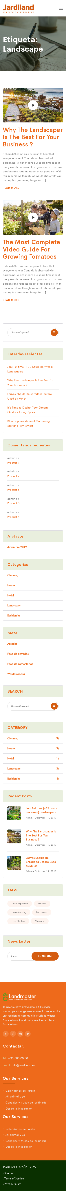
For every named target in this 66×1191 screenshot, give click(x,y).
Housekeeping (19, 912)
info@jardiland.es (23, 1065)
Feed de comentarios (20, 664)
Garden (42, 903)
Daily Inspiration (20, 903)
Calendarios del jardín (20, 1090)
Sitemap (9, 1173)
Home (11, 585)
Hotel (10, 595)
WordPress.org (16, 674)
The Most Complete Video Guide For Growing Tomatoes (31, 249)
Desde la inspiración (19, 1108)
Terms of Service (14, 1178)
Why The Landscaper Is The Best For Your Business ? (33, 137)
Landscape (41, 912)
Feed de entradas (18, 653)
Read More (11, 187)
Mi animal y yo (15, 1096)
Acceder (12, 643)
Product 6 (13, 489)
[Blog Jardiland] (18, 8)
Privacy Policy (12, 1184)
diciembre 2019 (17, 547)
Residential (14, 615)
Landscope (14, 605)
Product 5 (13, 517)
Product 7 (13, 462)
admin (29, 817)
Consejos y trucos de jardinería (26, 1102)
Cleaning (13, 575)
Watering (39, 920)
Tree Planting (18, 920)
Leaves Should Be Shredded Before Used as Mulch (41, 862)
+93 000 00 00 (18, 1058)
